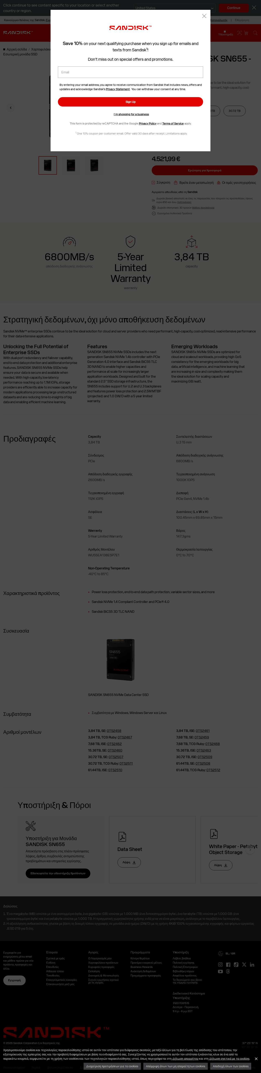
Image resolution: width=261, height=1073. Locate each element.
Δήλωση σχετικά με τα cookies (229, 1059)
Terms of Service (173, 123)
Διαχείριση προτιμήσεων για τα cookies (112, 1066)
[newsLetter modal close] (204, 16)
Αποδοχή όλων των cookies (231, 1066)
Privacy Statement (118, 89)
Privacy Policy (147, 123)
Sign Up (131, 102)
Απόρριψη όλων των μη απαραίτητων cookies (175, 1066)
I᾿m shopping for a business (131, 114)
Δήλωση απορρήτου (185, 1059)
